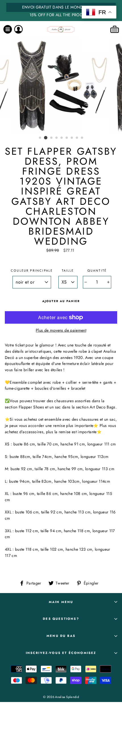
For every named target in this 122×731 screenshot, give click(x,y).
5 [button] (61, 138)
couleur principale (32, 270)
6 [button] (67, 138)
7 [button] (72, 138)
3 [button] (51, 138)
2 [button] (45, 137)
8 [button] (77, 138)
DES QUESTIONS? (61, 618)
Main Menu (61, 602)
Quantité (97, 270)
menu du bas (61, 635)
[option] (61, 10)
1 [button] (40, 138)
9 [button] (82, 138)
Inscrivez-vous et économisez (61, 653)
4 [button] (56, 138)
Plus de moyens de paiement (61, 330)
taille (68, 270)
